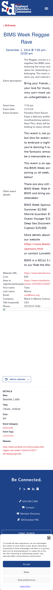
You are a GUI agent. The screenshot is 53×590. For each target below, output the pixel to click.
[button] (48, 537)
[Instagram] (37, 489)
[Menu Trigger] (46, 8)
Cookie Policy (25, 586)
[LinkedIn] (33, 489)
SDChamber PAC (30, 519)
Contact (30, 507)
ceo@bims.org (31, 295)
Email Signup (27, 533)
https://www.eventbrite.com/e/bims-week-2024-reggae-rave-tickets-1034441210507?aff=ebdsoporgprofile (24, 450)
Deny (26, 572)
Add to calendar (17, 379)
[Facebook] (20, 489)
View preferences (26, 579)
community (8, 435)
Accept (26, 564)
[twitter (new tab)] (24, 489)
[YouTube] (29, 489)
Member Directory (30, 513)
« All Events (9, 25)
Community (8, 427)
